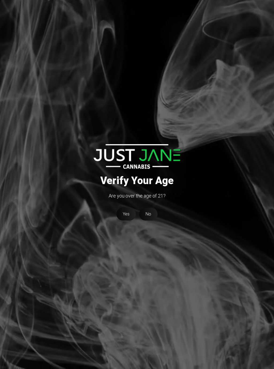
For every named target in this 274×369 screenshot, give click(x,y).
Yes (126, 214)
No (148, 214)
